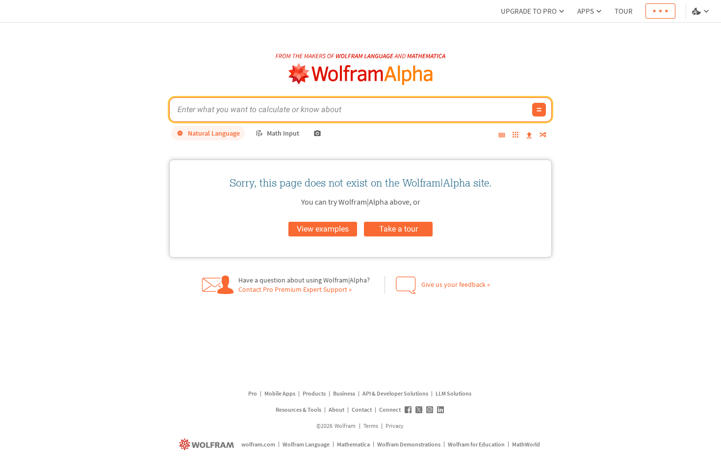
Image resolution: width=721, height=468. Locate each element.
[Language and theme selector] (701, 11)
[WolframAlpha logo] (360, 74)
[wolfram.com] (208, 444)
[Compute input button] (539, 110)
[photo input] (317, 133)
